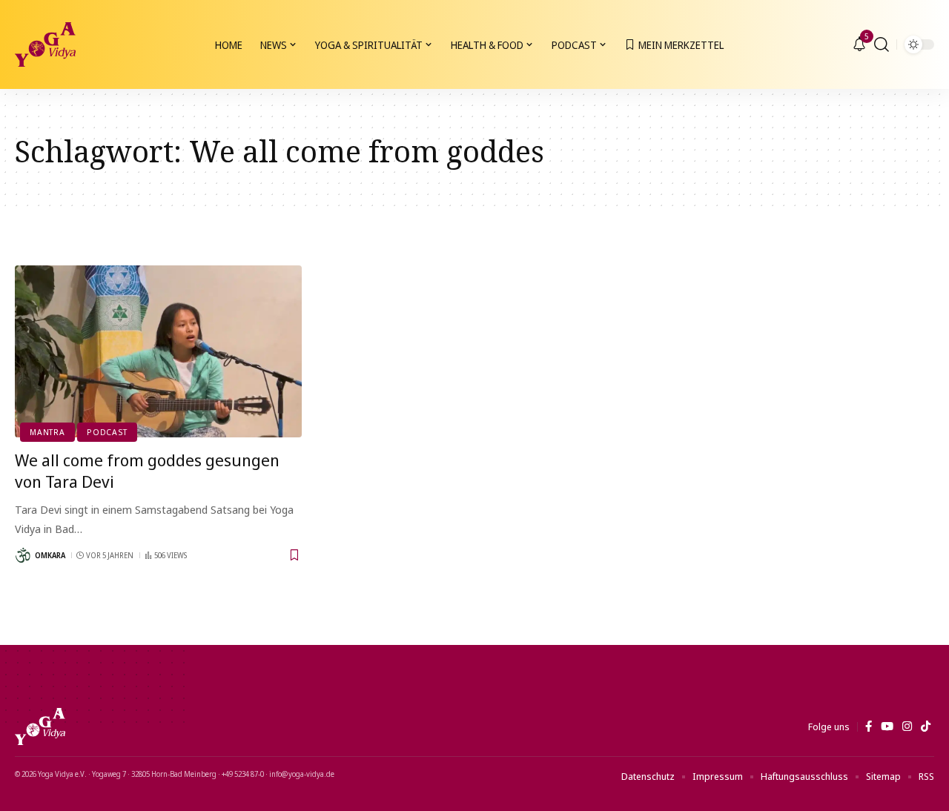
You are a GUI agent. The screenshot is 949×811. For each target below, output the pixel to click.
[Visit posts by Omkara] (23, 555)
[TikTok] (925, 726)
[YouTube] (887, 726)
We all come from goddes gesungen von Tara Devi (147, 470)
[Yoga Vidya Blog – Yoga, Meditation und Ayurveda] (40, 726)
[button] (881, 44)
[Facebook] (869, 726)
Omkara (50, 555)
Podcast (107, 431)
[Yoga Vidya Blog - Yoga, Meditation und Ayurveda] (45, 44)
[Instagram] (907, 726)
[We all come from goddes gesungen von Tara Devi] (158, 351)
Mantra (47, 431)
